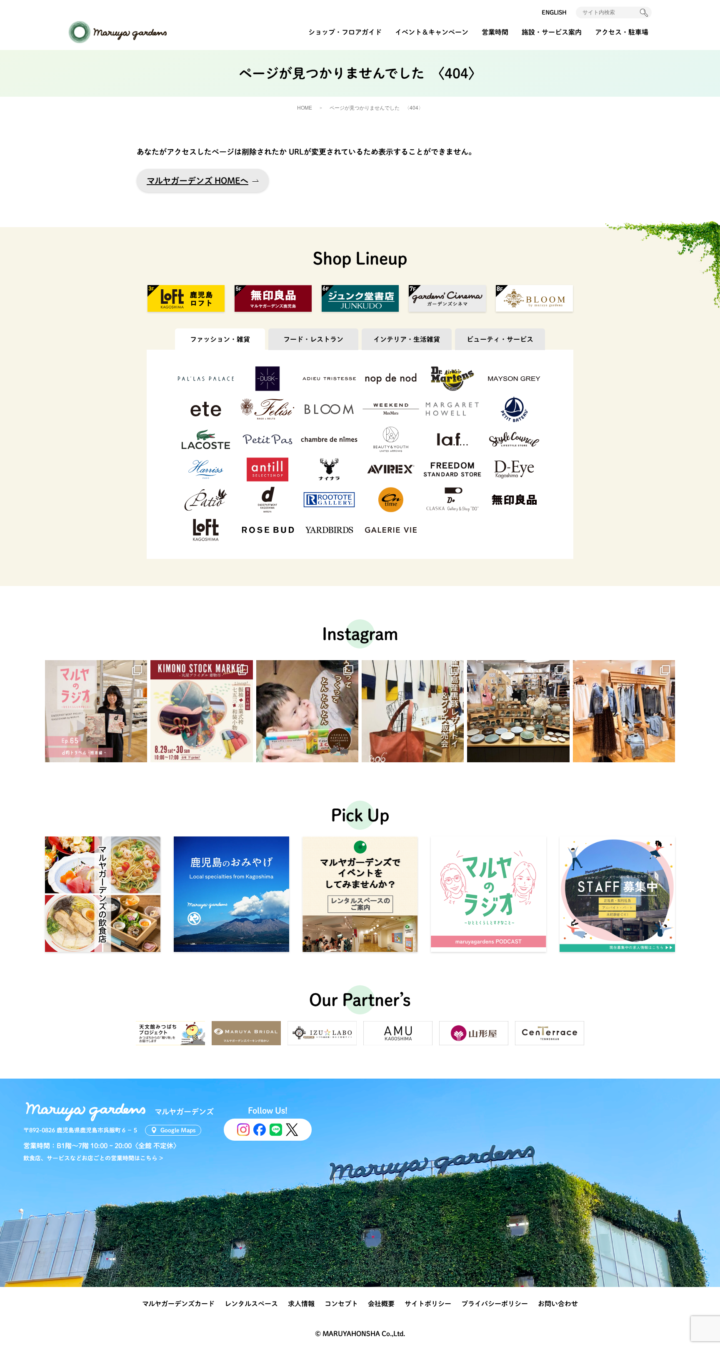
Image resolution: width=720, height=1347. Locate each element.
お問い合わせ (558, 1303)
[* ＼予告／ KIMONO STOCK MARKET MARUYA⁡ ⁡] (201, 711)
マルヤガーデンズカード (178, 1303)
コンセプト (341, 1303)
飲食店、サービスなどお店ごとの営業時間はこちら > (93, 1158)
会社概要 (381, 1303)
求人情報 (301, 1303)
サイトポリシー (428, 1303)
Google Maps (178, 1130)
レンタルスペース (251, 1303)
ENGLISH (554, 12)
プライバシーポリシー (494, 1303)
